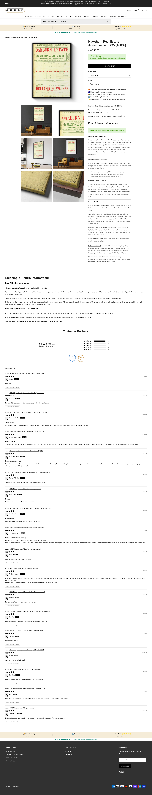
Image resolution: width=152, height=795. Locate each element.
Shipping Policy (11, 752)
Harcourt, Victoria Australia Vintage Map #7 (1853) (26, 451)
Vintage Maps (14, 786)
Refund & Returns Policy (14, 755)
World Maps (29, 16)
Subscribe (125, 766)
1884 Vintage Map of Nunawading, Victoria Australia (27, 432)
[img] (47, 344)
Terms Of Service (12, 758)
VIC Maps (104, 16)
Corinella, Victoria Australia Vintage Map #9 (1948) (26, 631)
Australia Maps (40, 16)
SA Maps (86, 16)
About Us (68, 752)
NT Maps (69, 16)
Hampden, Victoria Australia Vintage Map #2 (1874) (27, 650)
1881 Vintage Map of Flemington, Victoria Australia (27, 528)
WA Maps (112, 16)
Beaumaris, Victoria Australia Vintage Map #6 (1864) (27, 689)
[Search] (108, 21)
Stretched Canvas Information (98, 160)
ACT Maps (51, 16)
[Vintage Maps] (15, 10)
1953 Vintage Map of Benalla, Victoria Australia (25, 489)
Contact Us (68, 755)
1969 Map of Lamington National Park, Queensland (27, 393)
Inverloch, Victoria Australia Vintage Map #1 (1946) (27, 374)
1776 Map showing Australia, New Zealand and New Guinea (30, 611)
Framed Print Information (96, 202)
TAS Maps (95, 16)
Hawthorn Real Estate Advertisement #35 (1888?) (24, 37)
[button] (87, 341)
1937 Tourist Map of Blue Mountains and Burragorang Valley (30, 472)
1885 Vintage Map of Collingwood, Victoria (24, 568)
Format (90, 80)
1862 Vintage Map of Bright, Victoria (22, 708)
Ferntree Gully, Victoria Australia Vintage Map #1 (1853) (28, 412)
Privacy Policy (10, 761)
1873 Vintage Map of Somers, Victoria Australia (25, 669)
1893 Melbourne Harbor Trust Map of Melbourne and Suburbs (30, 508)
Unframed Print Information (97, 136)
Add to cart (109, 66)
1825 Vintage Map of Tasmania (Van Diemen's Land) (27, 592)
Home (7, 37)
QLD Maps (78, 16)
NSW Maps (60, 16)
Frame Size (92, 71)
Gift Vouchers (122, 16)
